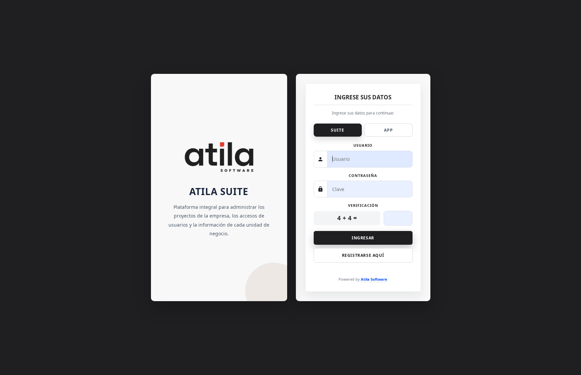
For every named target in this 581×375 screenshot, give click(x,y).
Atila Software (374, 279)
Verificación (363, 205)
